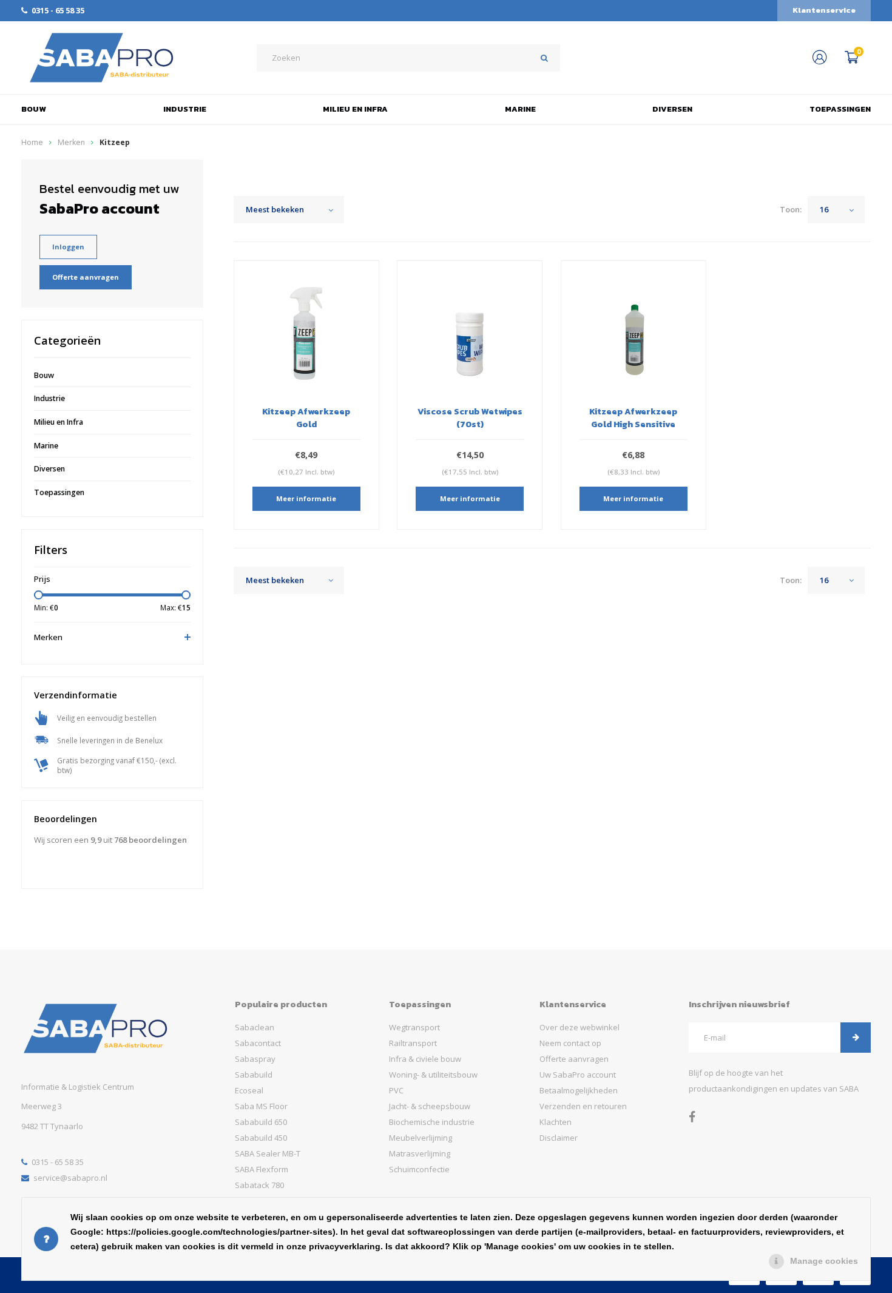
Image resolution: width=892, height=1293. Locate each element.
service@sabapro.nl (70, 1177)
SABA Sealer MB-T (267, 1153)
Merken (71, 142)
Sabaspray (255, 1058)
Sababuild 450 (261, 1137)
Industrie (184, 109)
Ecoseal (249, 1090)
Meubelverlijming (420, 1137)
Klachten (555, 1121)
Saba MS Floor (261, 1106)
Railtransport (413, 1043)
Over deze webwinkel (579, 1027)
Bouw (33, 109)
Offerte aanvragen (85, 277)
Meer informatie (306, 498)
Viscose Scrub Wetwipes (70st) (469, 417)
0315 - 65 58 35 (58, 10)
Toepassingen (840, 109)
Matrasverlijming (419, 1153)
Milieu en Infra (355, 109)
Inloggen (68, 246)
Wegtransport (414, 1027)
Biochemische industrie (432, 1121)
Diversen (672, 109)
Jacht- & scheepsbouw (429, 1106)
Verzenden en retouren (583, 1106)
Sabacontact (258, 1043)
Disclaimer (558, 1137)
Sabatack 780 (259, 1185)
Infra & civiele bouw (425, 1058)
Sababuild (253, 1074)
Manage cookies (824, 1261)
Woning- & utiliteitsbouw (433, 1074)
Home (32, 142)
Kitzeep (115, 142)
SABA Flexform (261, 1169)
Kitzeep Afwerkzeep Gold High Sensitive (633, 417)
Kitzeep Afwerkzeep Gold (306, 417)
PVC (396, 1090)
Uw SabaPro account (577, 1074)
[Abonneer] (855, 1037)
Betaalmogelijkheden (578, 1090)
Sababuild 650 (261, 1121)
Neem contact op (570, 1043)
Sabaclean (254, 1027)
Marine (520, 109)
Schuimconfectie (419, 1169)
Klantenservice (824, 10)
